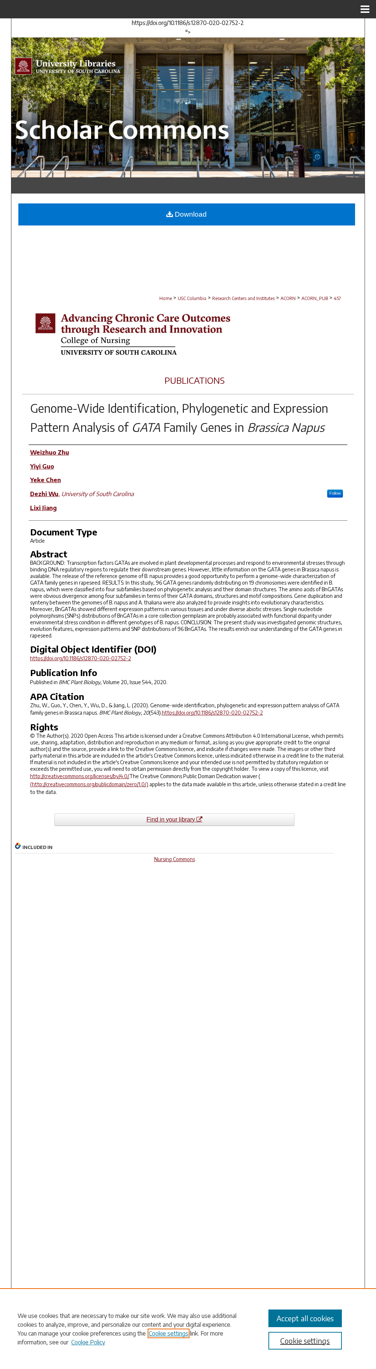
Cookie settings (168, 1333)
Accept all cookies (305, 1318)
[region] (188, 1328)
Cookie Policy (88, 1342)
